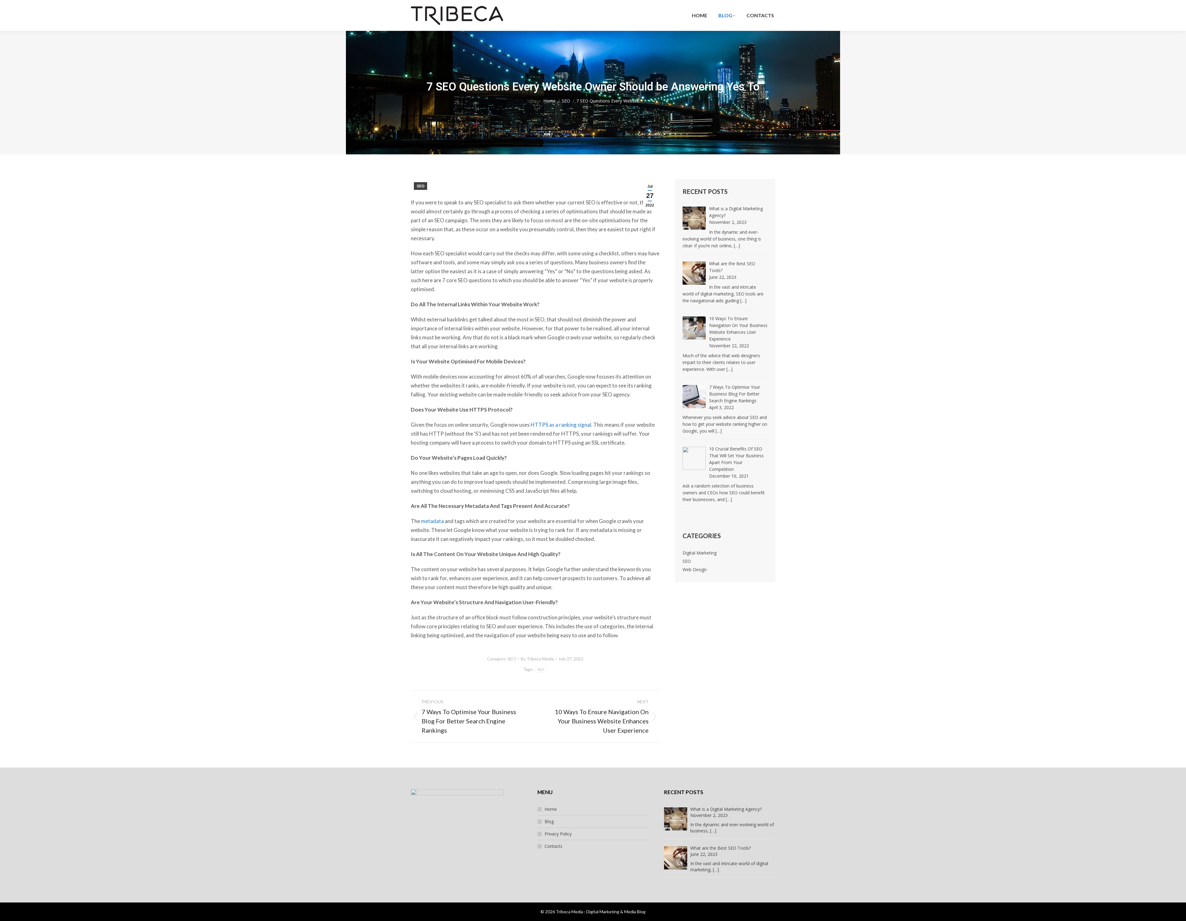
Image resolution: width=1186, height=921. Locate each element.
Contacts (553, 846)
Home (551, 809)
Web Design (695, 569)
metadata (432, 521)
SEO (420, 186)
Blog (549, 821)
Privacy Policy (558, 834)
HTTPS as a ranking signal (561, 424)
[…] (737, 246)
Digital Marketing (700, 553)
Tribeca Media (569, 911)
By (537, 658)
